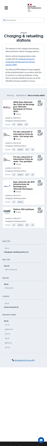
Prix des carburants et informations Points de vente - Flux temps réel (23, 134)
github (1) (8, 343)
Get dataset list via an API (24, 360)
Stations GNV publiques (23, 209)
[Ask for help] (41, 440)
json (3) (7, 334)
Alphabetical (21, 95)
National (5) (9, 288)
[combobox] (23, 20)
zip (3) (7, 338)
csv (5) (7, 325)
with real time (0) (11, 269)
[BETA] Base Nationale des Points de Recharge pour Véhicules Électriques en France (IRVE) (23, 106)
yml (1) (7, 347)
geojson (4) (9, 329)
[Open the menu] (14, 8)
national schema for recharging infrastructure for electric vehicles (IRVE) (20, 62)
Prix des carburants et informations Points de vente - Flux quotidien (23, 159)
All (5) (7, 248)
